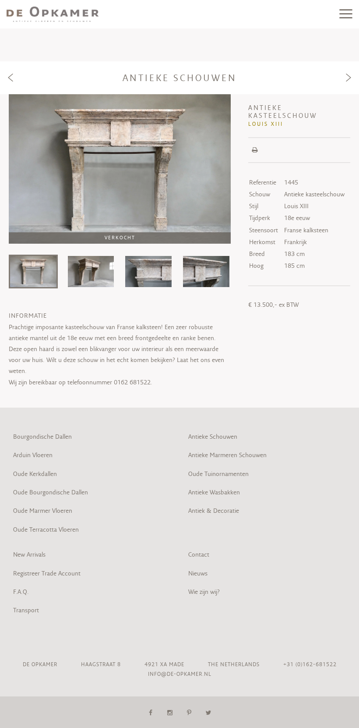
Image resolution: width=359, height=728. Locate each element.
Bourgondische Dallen (42, 436)
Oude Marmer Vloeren (42, 511)
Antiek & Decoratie (214, 511)
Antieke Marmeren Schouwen (227, 455)
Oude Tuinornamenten (218, 474)
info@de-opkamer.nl (179, 674)
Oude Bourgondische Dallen (50, 492)
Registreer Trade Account (47, 573)
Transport (26, 610)
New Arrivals (29, 554)
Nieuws (198, 573)
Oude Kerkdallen (35, 474)
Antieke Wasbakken (214, 492)
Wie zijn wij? (204, 592)
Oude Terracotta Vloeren (46, 529)
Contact (198, 554)
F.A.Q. (21, 592)
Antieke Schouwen (212, 436)
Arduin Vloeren (33, 455)
